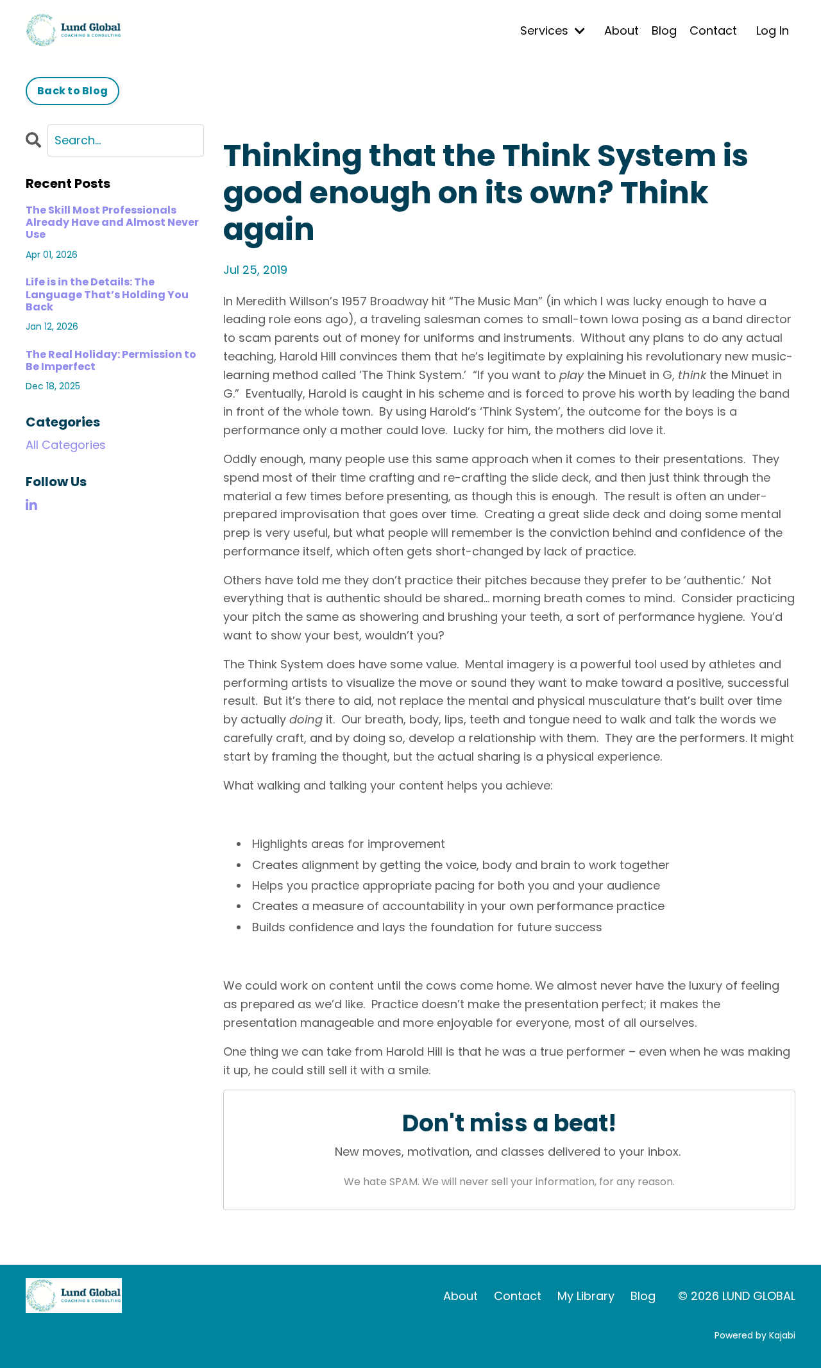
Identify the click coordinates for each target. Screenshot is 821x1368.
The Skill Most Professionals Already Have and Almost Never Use (112, 222)
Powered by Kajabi (755, 1335)
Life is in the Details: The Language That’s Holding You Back (107, 294)
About (621, 30)
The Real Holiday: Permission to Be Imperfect (111, 360)
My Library (585, 1296)
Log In (772, 30)
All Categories (66, 445)
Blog (664, 30)
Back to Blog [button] (72, 90)
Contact (713, 30)
